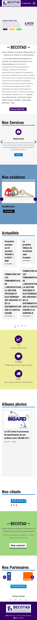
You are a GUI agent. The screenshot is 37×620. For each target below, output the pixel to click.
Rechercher (27, 3)
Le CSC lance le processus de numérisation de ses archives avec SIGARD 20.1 (16, 434)
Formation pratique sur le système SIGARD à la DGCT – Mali (9, 251)
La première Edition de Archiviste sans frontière (27, 249)
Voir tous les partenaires (18, 586)
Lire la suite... (9, 263)
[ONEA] (28, 576)
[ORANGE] (9, 576)
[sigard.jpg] (17, 419)
